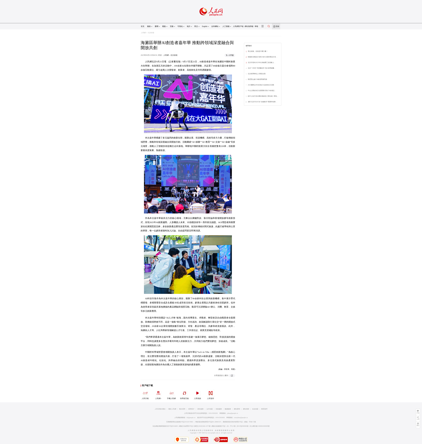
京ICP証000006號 (242, 426)
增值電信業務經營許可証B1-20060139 (208, 422)
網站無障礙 (249, 26)
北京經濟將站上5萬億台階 (257, 74)
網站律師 (246, 409)
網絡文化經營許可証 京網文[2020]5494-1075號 (194, 426)
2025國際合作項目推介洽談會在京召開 (261, 85)
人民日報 (145, 398)
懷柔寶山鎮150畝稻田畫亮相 (257, 79)
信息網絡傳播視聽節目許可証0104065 (165, 426)
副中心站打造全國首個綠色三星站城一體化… (263, 96)
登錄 (277, 26)
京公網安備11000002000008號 (260, 426)
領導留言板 (184, 398)
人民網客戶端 (238, 26)
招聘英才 (191, 409)
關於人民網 (172, 409)
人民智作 (210, 398)
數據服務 (228, 409)
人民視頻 (197, 398)
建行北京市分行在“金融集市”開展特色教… (262, 102)
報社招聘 (182, 409)
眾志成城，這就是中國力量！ (258, 51)
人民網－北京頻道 (170, 55)
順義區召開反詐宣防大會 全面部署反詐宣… (262, 57)
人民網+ (158, 398)
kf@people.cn (191, 417)
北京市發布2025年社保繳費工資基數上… (262, 62)
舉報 (256, 26)
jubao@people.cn (232, 413)
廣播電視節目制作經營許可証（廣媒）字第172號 (239, 422)
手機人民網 (171, 398)
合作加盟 (209, 409)
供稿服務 (219, 409)
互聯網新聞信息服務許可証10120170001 (179, 422)
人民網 (143, 33)
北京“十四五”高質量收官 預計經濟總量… (262, 68)
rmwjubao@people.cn (241, 417)
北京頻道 (151, 33)
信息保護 (255, 409)
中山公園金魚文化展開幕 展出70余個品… (262, 90)
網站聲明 (237, 409)
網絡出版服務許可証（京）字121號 (224, 426)
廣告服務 (200, 409)
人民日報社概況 (160, 409)
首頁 (142, 26)
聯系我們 (264, 409)
